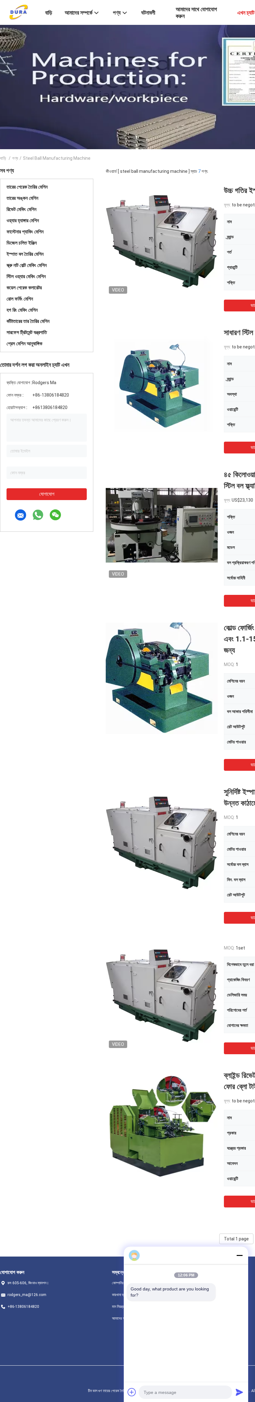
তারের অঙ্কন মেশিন (22, 198)
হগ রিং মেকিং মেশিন (22, 310)
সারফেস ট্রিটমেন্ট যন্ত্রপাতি (27, 332)
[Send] (239, 1392)
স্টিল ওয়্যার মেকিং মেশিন (26, 276)
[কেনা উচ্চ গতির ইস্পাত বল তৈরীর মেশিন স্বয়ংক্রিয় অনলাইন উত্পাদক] (162, 240)
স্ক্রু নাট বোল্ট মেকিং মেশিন (27, 265)
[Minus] (239, 1255)
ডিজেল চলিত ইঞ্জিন (22, 243)
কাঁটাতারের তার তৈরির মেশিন (28, 321)
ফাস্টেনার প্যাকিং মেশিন (25, 232)
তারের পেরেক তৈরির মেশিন (27, 187)
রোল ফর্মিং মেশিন (20, 299)
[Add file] (132, 1392)
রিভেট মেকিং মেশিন (21, 209)
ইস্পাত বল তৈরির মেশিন (25, 254)
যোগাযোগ (46, 494)
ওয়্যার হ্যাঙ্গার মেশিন (23, 220)
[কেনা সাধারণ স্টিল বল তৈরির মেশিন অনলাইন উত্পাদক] (162, 382)
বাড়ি (3, 158)
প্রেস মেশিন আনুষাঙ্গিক (24, 344)
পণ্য (15, 158)
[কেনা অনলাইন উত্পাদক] (162, 995)
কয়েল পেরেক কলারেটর (24, 288)
